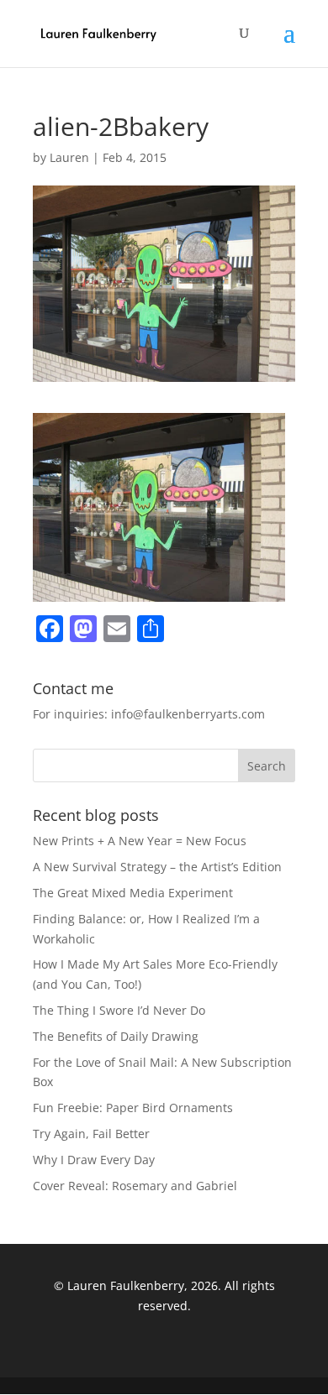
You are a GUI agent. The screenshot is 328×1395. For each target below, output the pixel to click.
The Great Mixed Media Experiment (133, 893)
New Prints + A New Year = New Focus (139, 841)
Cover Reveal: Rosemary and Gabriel (135, 1186)
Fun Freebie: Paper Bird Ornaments (133, 1107)
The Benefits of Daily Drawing (115, 1036)
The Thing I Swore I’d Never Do (119, 1010)
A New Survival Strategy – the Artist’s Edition (157, 867)
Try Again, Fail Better (91, 1134)
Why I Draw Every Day (94, 1160)
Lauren (69, 157)
